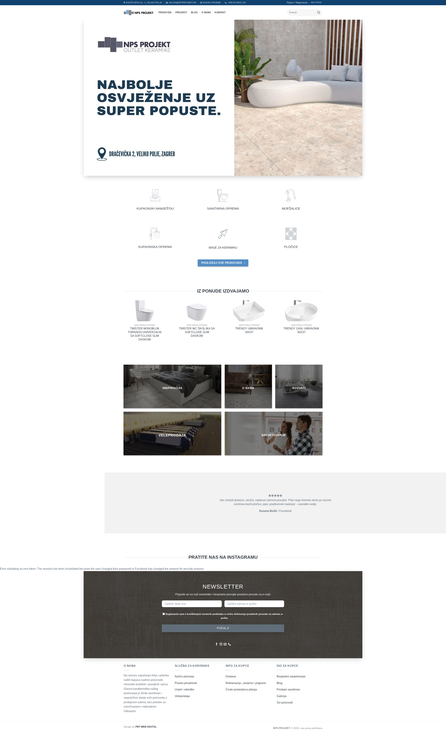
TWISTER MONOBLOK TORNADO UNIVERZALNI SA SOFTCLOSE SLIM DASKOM (145, 334)
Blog (194, 12)
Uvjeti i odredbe (184, 689)
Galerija (281, 696)
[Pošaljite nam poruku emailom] (225, 644)
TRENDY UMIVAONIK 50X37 (249, 330)
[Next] (329, 315)
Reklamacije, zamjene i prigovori (246, 683)
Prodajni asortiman (288, 689)
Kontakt (220, 12)
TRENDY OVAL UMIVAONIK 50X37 (301, 330)
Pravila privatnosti (186, 683)
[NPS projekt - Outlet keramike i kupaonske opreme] (138, 12)
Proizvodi (165, 12)
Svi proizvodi (285, 702)
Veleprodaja (182, 696)
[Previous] (116, 315)
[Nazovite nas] (229, 644)
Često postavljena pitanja (241, 689)
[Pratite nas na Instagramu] (221, 644)
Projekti (181, 12)
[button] (297, 2)
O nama (206, 12)
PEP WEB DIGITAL (146, 726)
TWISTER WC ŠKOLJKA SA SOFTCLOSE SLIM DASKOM (197, 332)
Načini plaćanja (184, 676)
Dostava (231, 676)
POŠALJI (223, 628)
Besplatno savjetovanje (291, 676)
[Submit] (319, 13)
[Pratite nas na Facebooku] (216, 644)
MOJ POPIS (316, 2)
